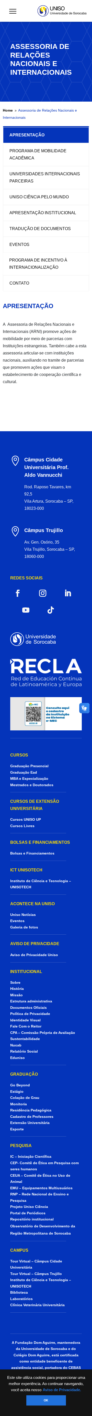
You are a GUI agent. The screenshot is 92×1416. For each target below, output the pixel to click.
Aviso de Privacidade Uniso (34, 955)
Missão (16, 995)
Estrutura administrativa (31, 1001)
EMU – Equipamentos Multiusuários (41, 1188)
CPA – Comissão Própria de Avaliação (42, 1033)
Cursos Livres (22, 826)
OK (46, 1400)
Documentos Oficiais (28, 1008)
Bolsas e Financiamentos (32, 853)
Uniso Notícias (23, 915)
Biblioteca (19, 1292)
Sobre (15, 982)
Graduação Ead (23, 772)
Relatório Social (24, 1051)
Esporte (17, 1129)
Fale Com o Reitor (25, 1026)
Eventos (17, 921)
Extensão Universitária (30, 1123)
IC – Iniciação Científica (30, 1156)
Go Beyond (20, 1085)
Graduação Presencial (29, 766)
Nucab (15, 1045)
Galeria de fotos (24, 927)
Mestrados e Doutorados (31, 785)
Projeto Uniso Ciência (29, 1207)
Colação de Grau (24, 1098)
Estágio (17, 1091)
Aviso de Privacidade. (62, 1390)
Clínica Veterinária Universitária (37, 1305)
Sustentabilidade (25, 1039)
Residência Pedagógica (30, 1110)
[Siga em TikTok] (50, 610)
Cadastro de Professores (31, 1117)
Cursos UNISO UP (25, 819)
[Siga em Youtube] (25, 610)
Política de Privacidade (30, 1014)
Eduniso (17, 1058)
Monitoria (18, 1104)
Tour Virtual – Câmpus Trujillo (36, 1274)
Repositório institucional (32, 1219)
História (17, 989)
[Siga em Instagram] (42, 593)
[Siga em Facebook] (17, 593)
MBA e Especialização (29, 778)
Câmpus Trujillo (43, 530)
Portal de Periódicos (27, 1213)
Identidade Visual (25, 1020)
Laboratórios (21, 1299)
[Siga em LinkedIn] (67, 593)
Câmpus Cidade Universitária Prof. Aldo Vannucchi (46, 467)
